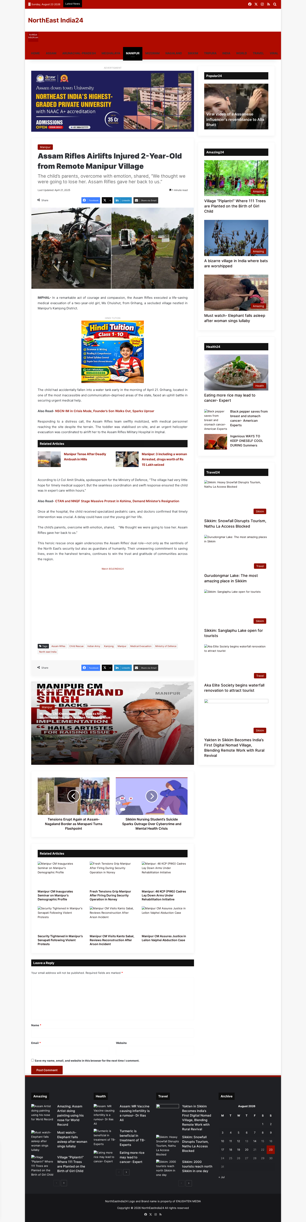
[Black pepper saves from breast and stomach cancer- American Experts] (215, 420)
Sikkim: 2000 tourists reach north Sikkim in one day (197, 1166)
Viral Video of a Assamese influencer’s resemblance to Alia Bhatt (235, 119)
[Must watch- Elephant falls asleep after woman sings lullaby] (42, 1141)
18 (230, 1149)
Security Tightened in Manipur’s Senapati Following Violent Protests (60, 940)
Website (121, 1043)
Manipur (132, 53)
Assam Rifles (58, 646)
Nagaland (173, 53)
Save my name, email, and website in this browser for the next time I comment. (87, 1060)
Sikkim (193, 53)
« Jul (222, 1177)
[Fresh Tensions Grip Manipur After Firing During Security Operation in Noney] (113, 874)
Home (35, 53)
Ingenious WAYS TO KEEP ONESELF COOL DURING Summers (246, 440)
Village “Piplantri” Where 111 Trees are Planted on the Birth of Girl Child (235, 206)
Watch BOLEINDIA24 (113, 568)
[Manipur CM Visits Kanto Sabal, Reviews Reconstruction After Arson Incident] (113, 919)
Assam (51, 53)
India (226, 53)
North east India (47, 651)
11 (230, 1141)
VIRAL (274, 53)
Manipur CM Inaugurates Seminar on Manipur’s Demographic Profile (55, 895)
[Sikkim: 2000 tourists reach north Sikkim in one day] (167, 1168)
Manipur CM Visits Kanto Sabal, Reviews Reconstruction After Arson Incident (112, 940)
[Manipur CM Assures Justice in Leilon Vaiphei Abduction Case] (165, 919)
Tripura (210, 53)
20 (246, 1149)
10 (222, 1141)
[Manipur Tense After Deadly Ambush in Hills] (49, 459)
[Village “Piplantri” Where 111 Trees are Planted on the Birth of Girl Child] (42, 1166)
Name (36, 1025)
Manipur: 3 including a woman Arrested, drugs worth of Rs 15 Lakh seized (164, 459)
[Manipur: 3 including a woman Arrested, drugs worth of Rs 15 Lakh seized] (127, 459)
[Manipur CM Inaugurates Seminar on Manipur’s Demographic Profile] (60, 874)
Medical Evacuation (140, 646)
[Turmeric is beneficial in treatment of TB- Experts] (105, 1137)
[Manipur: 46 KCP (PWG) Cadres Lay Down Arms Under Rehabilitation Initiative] (165, 874)
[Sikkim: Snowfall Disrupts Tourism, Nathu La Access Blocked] (167, 1146)
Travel (258, 53)
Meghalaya (111, 53)
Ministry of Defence (165, 646)
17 (222, 1149)
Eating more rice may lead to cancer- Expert (132, 1157)
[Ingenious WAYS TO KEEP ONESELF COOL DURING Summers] (215, 442)
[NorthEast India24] (33, 40)
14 (254, 1141)
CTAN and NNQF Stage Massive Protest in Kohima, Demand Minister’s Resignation (117, 501)
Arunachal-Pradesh (79, 53)
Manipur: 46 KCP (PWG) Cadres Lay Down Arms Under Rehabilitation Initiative (164, 895)
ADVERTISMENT (113, 67)
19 (238, 1149)
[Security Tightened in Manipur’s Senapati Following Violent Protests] (60, 919)
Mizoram (152, 53)
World (241, 53)
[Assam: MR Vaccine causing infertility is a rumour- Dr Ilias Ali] (105, 1115)
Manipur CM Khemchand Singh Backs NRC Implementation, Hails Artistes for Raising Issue (75, 715)
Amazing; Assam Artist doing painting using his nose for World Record (70, 1115)
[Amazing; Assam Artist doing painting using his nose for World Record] (42, 1113)
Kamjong (109, 646)
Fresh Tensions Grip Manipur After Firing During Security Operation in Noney (110, 895)
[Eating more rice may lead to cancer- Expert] (105, 1158)
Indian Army (93, 646)
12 (238, 1141)
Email (36, 1043)
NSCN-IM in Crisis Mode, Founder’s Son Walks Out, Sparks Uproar (104, 411)
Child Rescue (76, 646)
